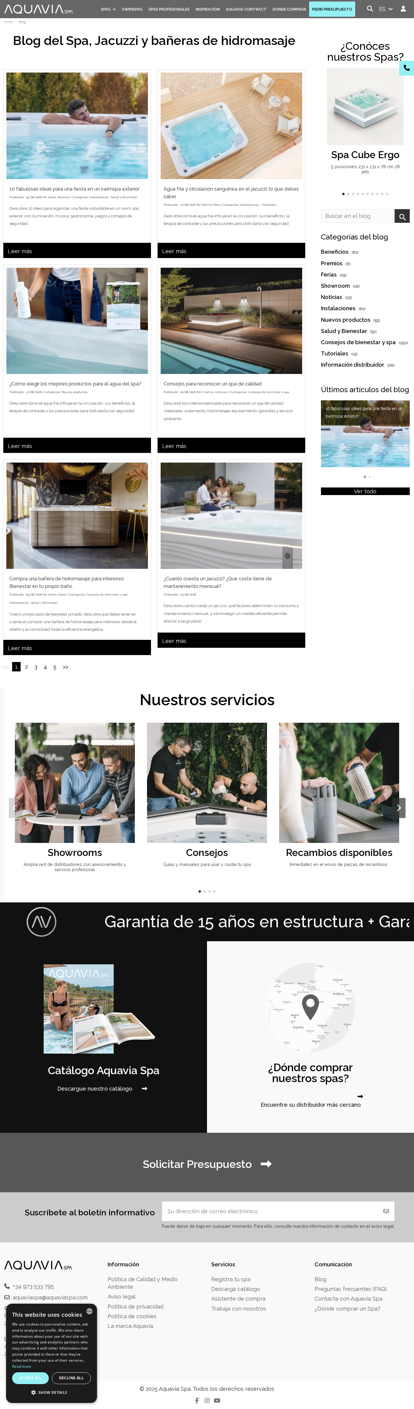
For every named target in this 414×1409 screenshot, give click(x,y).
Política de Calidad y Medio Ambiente (143, 1283)
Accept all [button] (30, 1377)
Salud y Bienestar (124, 197)
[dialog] (51, 1353)
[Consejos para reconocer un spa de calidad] (231, 321)
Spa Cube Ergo (365, 154)
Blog (320, 1279)
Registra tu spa (230, 1279)
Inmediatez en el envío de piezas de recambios (339, 864)
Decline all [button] (71, 1377)
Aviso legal (121, 1296)
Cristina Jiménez (215, 392)
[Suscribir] (386, 1211)
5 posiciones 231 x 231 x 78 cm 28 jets (365, 169)
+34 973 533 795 (33, 1286)
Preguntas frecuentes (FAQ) (351, 1289)
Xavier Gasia (57, 594)
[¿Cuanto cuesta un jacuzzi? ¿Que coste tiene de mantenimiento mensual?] (231, 516)
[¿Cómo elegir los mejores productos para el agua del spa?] (77, 321)
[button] (343, 194)
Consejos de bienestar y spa (268, 392)
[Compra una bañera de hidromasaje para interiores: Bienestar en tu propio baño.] (77, 516)
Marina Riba (211, 204)
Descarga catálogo (235, 1289)
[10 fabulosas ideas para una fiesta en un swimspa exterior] (77, 126)
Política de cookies (132, 1316)
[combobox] (89, 1311)
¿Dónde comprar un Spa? (347, 1308)
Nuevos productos (74, 392)
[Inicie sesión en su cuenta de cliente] (403, 9)
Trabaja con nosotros (238, 1308)
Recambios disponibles (339, 852)
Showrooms (75, 852)
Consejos (207, 852)
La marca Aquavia (130, 1326)
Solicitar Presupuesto (199, 1164)
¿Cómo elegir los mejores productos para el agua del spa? (75, 384)
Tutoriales (269, 204)
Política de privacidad (135, 1306)
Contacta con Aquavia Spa (348, 1298)
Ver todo (365, 491)
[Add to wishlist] (398, 79)
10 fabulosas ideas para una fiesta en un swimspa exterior (74, 189)
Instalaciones (99, 197)
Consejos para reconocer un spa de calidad (213, 384)
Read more (22, 1366)
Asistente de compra (238, 1298)
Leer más (20, 251)
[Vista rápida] (398, 91)
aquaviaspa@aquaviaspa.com (50, 1297)
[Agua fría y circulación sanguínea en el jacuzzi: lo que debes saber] (231, 126)
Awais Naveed (58, 197)
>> (65, 667)
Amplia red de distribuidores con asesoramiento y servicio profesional (75, 867)
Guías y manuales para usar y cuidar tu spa (207, 864)
